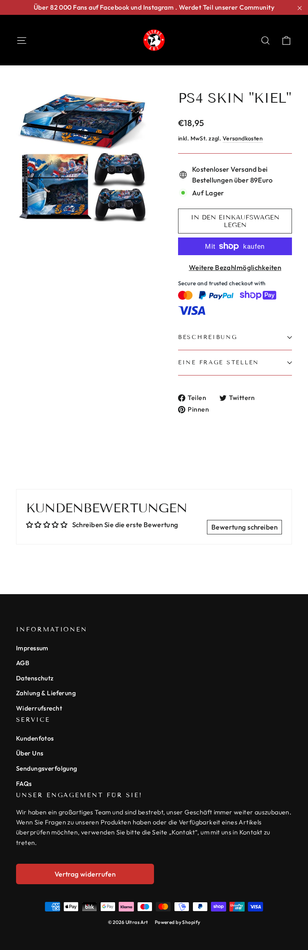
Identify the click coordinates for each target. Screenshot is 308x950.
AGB (22, 663)
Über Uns (29, 753)
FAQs (24, 783)
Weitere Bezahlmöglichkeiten (235, 267)
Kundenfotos (35, 738)
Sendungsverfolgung (46, 768)
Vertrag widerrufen (85, 874)
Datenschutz (35, 678)
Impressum (32, 648)
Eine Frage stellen (218, 362)
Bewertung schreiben (244, 527)
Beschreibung (207, 337)
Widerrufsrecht (39, 708)
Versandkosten (243, 138)
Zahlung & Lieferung (46, 693)
